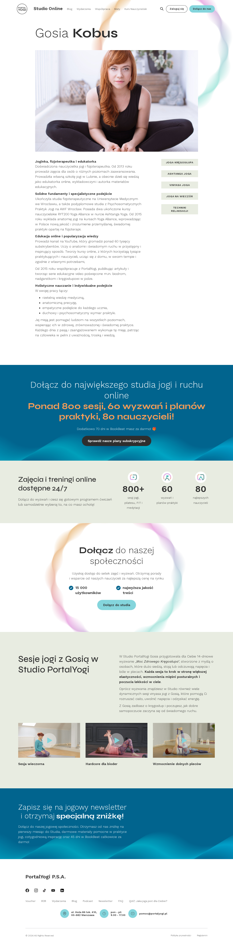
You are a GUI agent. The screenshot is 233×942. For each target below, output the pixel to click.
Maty (117, 8)
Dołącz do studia (116, 605)
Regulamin (202, 935)
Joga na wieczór (179, 196)
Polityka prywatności (181, 935)
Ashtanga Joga (179, 173)
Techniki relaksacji (179, 209)
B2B (43, 901)
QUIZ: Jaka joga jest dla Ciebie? (148, 901)
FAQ (120, 901)
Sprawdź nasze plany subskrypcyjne (116, 441)
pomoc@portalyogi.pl (153, 913)
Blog (69, 8)
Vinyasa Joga (179, 185)
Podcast (88, 901)
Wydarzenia (84, 8)
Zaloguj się (177, 8)
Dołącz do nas (202, 8)
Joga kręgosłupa (179, 162)
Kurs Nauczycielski (136, 8)
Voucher (30, 901)
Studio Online (48, 8)
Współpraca (102, 8)
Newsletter (105, 901)
